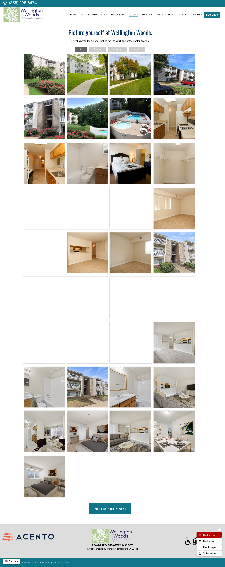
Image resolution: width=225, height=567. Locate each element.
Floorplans (118, 14)
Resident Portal (166, 14)
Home (73, 14)
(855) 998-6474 (23, 2)
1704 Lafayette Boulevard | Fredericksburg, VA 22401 (112, 549)
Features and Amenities (94, 14)
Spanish (197, 14)
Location (147, 14)
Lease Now (212, 15)
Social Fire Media (61, 563)
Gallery (133, 14)
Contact (184, 14)
